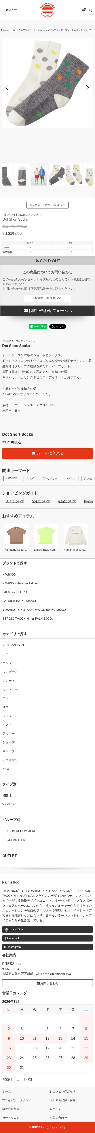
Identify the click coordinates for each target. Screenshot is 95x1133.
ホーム (6, 1091)
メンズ (30, 478)
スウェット (10, 707)
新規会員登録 (10, 1108)
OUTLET (9, 856)
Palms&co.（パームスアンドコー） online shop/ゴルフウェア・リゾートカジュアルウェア (46, 30)
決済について (15, 501)
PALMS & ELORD (14, 592)
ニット (7, 698)
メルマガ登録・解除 (63, 1100)
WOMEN (8, 804)
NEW (6, 769)
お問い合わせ (49, 983)
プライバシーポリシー (16, 1100)
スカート (8, 680)
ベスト (7, 724)
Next (87, 88)
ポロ (5, 654)
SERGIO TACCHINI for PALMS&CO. (27, 618)
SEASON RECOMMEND (19, 831)
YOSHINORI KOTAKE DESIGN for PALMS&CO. (35, 610)
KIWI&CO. (12, 478)
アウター (8, 733)
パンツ (7, 663)
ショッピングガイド (63, 1091)
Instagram (14, 947)
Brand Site (16, 929)
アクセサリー (49, 478)
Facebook (13, 938)
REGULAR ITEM (14, 840)
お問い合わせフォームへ (50, 310)
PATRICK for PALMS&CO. (20, 601)
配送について (41, 501)
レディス (70, 478)
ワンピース (10, 671)
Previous (7, 88)
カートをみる (10, 1117)
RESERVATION (13, 645)
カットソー (10, 689)
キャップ (8, 751)
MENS (6, 795)
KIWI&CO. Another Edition (20, 583)
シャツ (7, 716)
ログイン (55, 1108)
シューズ (8, 742)
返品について (67, 501)
